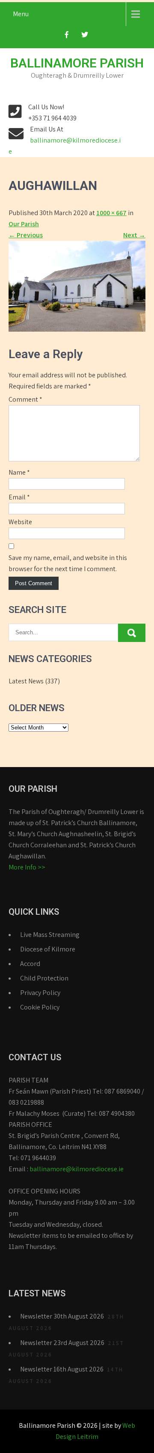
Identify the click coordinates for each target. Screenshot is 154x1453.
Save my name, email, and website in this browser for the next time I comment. (68, 563)
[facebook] (67, 37)
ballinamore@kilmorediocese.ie (77, 1168)
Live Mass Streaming (50, 934)
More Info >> (27, 867)
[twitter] (84, 37)
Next (134, 234)
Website (20, 521)
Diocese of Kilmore (47, 949)
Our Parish (24, 223)
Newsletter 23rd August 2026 (62, 1342)
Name (19, 472)
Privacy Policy (40, 992)
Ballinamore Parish (77, 62)
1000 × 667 (111, 212)
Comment (25, 399)
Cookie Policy (39, 1007)
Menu (21, 13)
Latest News (26, 681)
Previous (26, 234)
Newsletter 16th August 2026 (62, 1369)
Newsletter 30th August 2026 (62, 1316)
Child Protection (44, 978)
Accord (30, 963)
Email (19, 497)
